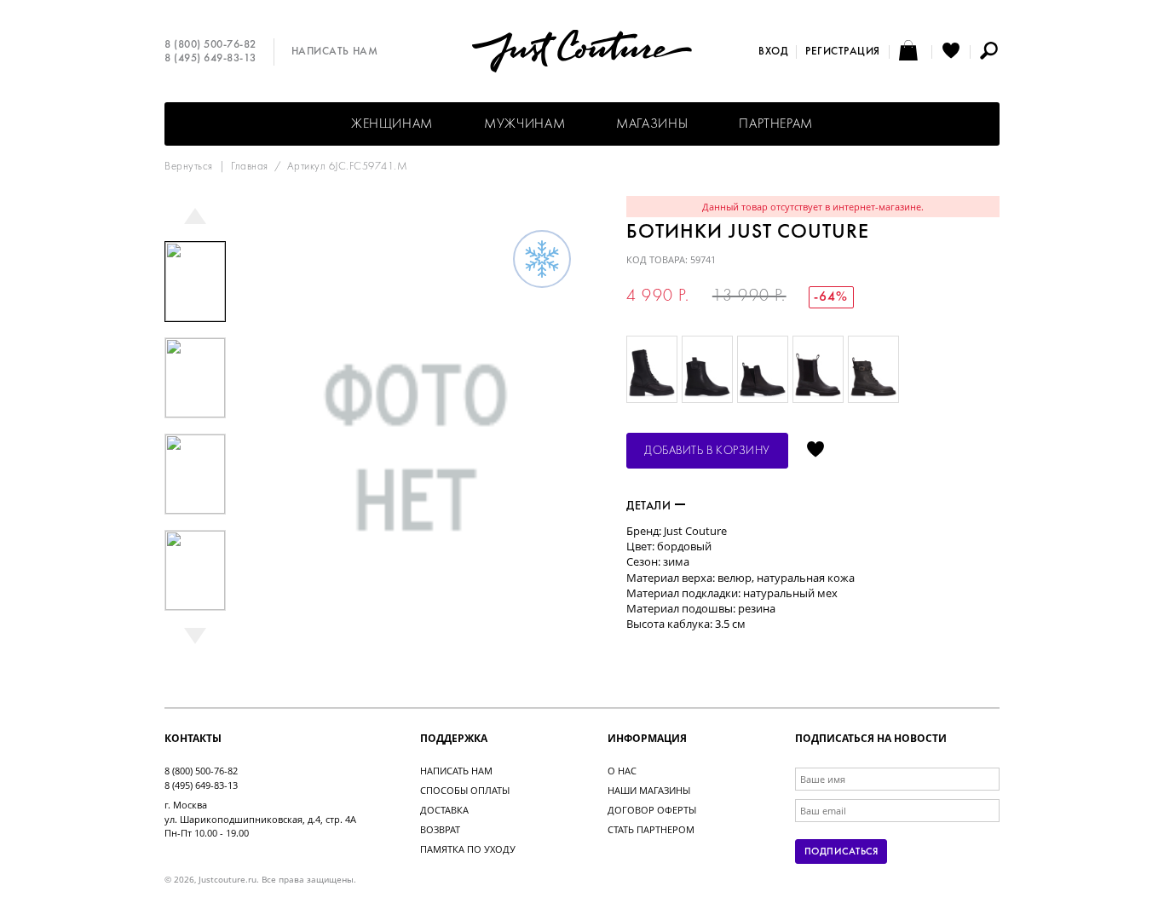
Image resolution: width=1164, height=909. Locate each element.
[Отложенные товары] (951, 51)
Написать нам (334, 52)
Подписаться (841, 852)
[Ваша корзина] (910, 51)
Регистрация (842, 52)
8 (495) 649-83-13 (210, 59)
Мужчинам (524, 124)
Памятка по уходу (468, 849)
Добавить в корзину (707, 451)
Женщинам (392, 124)
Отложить (815, 450)
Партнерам (776, 124)
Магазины (652, 124)
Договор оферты (652, 809)
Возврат (440, 829)
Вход (772, 52)
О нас (622, 770)
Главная (249, 167)
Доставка (444, 809)
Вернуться (188, 167)
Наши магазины (649, 790)
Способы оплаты (465, 790)
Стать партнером (651, 829)
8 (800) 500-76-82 (210, 45)
